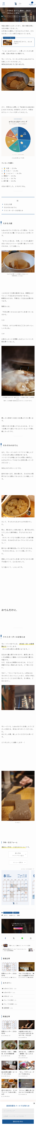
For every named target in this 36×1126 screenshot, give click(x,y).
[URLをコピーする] (31, 938)
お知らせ (15, 16)
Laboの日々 (9, 992)
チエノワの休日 (10, 1000)
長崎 (18, 915)
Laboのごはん (7, 16)
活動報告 (8, 1008)
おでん (6, 915)
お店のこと (12, 915)
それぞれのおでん (10, 207)
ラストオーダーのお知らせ (13, 210)
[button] (5, 938)
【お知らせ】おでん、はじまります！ (22, 42)
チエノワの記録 (10, 1004)
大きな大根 (8, 204)
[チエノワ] (18, 3)
